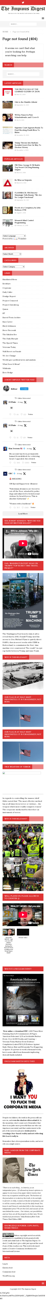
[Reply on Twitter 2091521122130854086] (11, 507)
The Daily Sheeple (10, 339)
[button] (9, 942)
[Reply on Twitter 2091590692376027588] (11, 414)
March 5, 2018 (21, 172)
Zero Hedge (8, 372)
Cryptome (7, 288)
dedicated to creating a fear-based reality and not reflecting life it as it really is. (23, 1133)
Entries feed (7, 1268)
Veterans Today (9, 347)
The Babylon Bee (10, 334)
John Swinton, (26, 1217)
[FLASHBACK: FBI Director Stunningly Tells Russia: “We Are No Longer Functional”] (8, 195)
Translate (22, 238)
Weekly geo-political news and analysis (19, 360)
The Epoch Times (10, 343)
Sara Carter (8, 322)
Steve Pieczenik (9, 330)
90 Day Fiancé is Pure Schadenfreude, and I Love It (26, 116)
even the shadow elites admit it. (25, 1120)
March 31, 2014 (21, 183)
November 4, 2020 (22, 150)
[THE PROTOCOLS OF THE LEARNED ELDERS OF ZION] (8, 92)
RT (4, 313)
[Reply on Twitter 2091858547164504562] (11, 462)
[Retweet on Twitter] (16, 398)
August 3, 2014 (21, 213)
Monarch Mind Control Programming (24, 221)
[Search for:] (23, 24)
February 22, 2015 (22, 225)
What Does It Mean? (11, 364)
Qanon (5, 309)
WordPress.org (9, 1276)
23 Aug (20, 402)
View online (8, 1031)
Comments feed (9, 1272)
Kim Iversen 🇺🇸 (15, 448)
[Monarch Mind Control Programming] (8, 223)
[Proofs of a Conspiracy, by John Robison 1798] (8, 210)
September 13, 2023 (22, 105)
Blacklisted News (10, 279)
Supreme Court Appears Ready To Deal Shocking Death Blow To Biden (29, 130)
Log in (5, 1264)
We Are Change (9, 356)
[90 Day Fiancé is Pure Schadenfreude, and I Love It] (8, 117)
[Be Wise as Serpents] (8, 182)
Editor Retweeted (24, 398)
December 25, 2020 (22, 135)
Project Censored (10, 300)
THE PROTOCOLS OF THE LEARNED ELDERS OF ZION (27, 90)
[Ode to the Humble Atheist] (8, 105)
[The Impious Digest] (23, 14)
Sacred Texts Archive (12, 317)
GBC (11, 473)
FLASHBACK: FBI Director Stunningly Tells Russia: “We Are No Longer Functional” (28, 195)
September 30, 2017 (22, 200)
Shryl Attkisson (9, 326)
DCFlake (12, 402)
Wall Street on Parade (12, 351)
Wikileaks (7, 368)
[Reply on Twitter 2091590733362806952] (11, 437)
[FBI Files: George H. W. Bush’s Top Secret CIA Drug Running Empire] (8, 168)
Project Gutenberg (11, 305)
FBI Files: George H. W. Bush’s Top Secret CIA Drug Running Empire (27, 167)
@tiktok (24, 456)
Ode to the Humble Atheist (26, 102)
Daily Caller (7, 292)
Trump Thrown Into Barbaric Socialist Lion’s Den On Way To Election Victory (28, 145)
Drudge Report (9, 296)
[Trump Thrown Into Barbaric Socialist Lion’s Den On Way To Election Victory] (8, 145)
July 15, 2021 (20, 120)
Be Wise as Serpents (23, 180)
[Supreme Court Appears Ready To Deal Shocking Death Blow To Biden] (8, 130)
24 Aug (29, 449)
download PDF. (21, 1031)
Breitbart (6, 284)
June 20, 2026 (21, 94)
